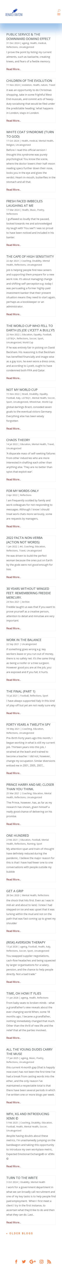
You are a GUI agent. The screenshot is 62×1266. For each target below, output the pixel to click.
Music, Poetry (37, 209)
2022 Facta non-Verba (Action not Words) (24, 540)
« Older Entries (21, 1233)
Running (31, 843)
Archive (26, 601)
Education (27, 334)
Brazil (25, 393)
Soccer (32, 338)
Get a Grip (14, 891)
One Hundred (17, 835)
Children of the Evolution (29, 80)
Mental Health (46, 140)
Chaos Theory (18, 440)
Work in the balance (23, 640)
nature (44, 84)
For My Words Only (22, 491)
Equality (37, 334)
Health (33, 43)
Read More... (13, 69)
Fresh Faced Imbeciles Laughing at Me (24, 203)
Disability (36, 260)
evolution (27, 84)
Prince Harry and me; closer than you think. (30, 786)
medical (42, 43)
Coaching (26, 260)
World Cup (28, 342)
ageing (25, 43)
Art (21, 546)
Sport (40, 338)
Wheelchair (35, 401)
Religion (10, 144)
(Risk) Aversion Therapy (25, 942)
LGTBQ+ (10, 338)
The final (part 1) (20, 691)
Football (47, 334)
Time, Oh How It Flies (23, 993)
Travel (52, 84)
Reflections (12, 47)
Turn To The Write (22, 1178)
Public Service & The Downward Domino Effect (28, 36)
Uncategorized (26, 47)
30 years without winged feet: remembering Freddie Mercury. (28, 593)
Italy (18, 397)
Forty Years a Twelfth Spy (28, 724)
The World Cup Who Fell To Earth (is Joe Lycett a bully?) (30, 328)
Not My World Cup (22, 389)
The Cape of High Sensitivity (30, 256)
